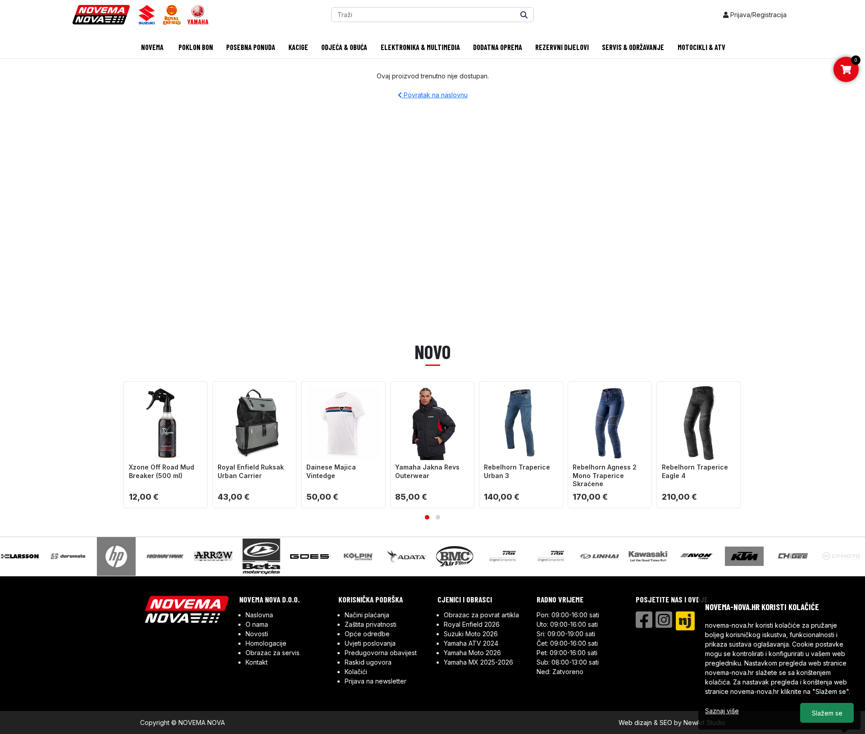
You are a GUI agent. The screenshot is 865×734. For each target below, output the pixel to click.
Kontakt (257, 662)
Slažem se (827, 713)
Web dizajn (635, 722)
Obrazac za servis (273, 652)
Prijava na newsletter (375, 681)
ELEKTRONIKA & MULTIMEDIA (420, 47)
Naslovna (259, 615)
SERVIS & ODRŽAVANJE (633, 47)
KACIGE (298, 47)
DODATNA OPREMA (497, 47)
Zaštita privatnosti (370, 624)
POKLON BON (195, 47)
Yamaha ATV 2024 (471, 643)
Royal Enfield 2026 (472, 624)
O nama (257, 624)
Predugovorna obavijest (381, 652)
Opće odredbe (367, 634)
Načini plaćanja (367, 615)
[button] (427, 517)
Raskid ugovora (368, 662)
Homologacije (266, 643)
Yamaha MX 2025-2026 (478, 662)
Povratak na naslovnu (435, 95)
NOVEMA (152, 47)
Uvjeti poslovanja (370, 643)
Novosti (257, 634)
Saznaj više (722, 711)
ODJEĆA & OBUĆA (344, 47)
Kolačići (356, 671)
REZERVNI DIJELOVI (562, 47)
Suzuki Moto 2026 (471, 634)
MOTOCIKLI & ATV (701, 47)
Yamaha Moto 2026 (472, 652)
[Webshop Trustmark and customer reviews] (670, 640)
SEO (666, 722)
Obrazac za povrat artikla (481, 615)
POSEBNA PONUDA (250, 47)
